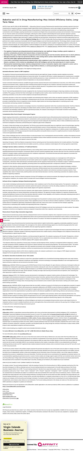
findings (36, 35)
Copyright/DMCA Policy (54, 449)
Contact (72, 449)
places (29, 30)
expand (49, 285)
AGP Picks (4, 2)
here (6, 68)
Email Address (7, 438)
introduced (24, 265)
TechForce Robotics (58, 39)
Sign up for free (14, 444)
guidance (12, 93)
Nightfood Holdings (21, 306)
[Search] (69, 13)
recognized (12, 199)
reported (27, 275)
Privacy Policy (65, 449)
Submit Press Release (31, 449)
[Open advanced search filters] (72, 13)
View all (80, 2)
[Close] (25, 422)
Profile (47, 39)
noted (37, 125)
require (13, 99)
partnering (56, 236)
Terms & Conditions (42, 449)
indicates (25, 120)
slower (40, 166)
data (21, 131)
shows (13, 223)
